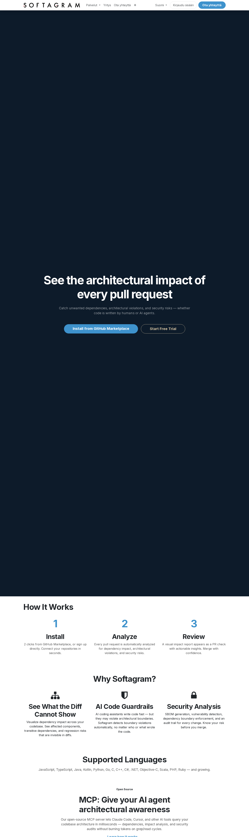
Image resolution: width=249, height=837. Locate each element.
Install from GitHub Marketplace (101, 328)
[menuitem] (93, 5)
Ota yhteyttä (211, 5)
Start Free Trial (163, 329)
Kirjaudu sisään (183, 5)
